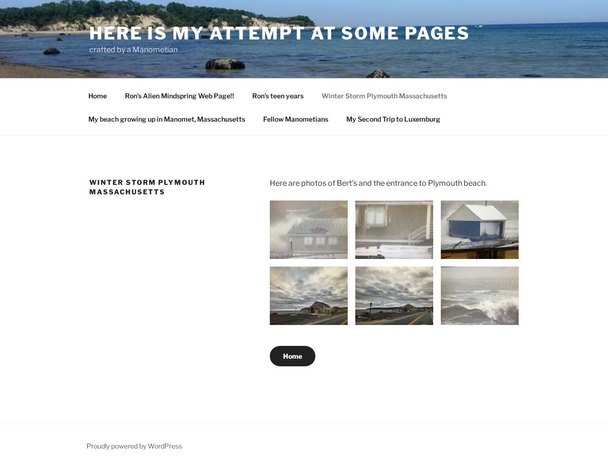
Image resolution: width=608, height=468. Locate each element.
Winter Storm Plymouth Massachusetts (384, 96)
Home (97, 96)
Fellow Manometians (295, 119)
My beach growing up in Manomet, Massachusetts (166, 119)
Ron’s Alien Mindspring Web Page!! (179, 96)
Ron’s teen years (278, 96)
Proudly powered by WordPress (134, 446)
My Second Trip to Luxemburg (393, 119)
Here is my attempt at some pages (279, 33)
